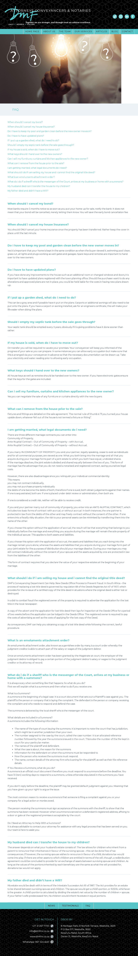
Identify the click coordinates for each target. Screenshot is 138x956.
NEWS (51, 905)
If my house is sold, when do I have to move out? (34, 149)
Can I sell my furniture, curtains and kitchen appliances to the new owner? (48, 158)
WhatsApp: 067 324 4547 (36, 942)
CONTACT (127, 31)
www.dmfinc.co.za (39, 936)
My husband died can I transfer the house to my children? (39, 186)
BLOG (114, 31)
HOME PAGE (32, 31)
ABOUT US (49, 31)
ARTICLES (101, 31)
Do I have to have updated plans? (26, 136)
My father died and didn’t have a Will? (28, 191)
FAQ (88, 905)
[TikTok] (115, 16)
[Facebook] (133, 16)
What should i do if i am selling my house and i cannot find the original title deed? (51, 172)
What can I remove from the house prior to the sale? (36, 163)
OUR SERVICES (83, 31)
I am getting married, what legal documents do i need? (37, 168)
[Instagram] (121, 16)
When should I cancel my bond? (25, 122)
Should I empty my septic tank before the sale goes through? (41, 145)
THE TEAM (65, 31)
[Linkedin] (127, 16)
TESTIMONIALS (70, 905)
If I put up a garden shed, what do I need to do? (33, 140)
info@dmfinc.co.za (39, 931)
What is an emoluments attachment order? (31, 177)
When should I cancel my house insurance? (31, 126)
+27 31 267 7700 (40, 926)
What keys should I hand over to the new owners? (35, 154)
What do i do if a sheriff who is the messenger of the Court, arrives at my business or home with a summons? (65, 181)
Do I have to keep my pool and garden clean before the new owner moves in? (50, 131)
